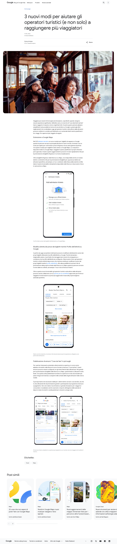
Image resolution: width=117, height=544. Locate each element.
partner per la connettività (61, 273)
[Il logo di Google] (9, 541)
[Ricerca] (104, 2)
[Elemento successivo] (13, 524)
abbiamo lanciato (43, 141)
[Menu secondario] (108, 2)
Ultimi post (30, 2)
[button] (89, 42)
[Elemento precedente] (9, 524)
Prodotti (37, 2)
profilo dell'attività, (52, 263)
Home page (27, 9)
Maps (34, 463)
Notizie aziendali (46, 2)
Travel (27, 463)
